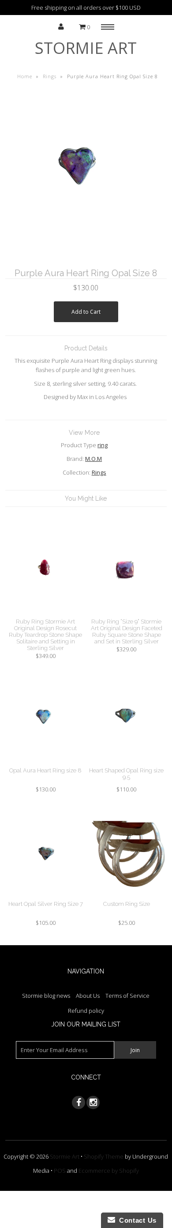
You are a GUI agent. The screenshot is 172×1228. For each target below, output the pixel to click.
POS (60, 1171)
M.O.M (93, 459)
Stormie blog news (46, 996)
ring (102, 445)
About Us (88, 996)
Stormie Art (86, 48)
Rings (49, 76)
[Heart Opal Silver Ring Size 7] (46, 896)
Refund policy (86, 1011)
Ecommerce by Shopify (109, 1171)
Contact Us (136, 1220)
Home (24, 76)
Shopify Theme (103, 1156)
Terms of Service (127, 996)
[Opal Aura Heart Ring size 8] (46, 762)
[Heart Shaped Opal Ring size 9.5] (126, 762)
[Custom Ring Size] (126, 896)
